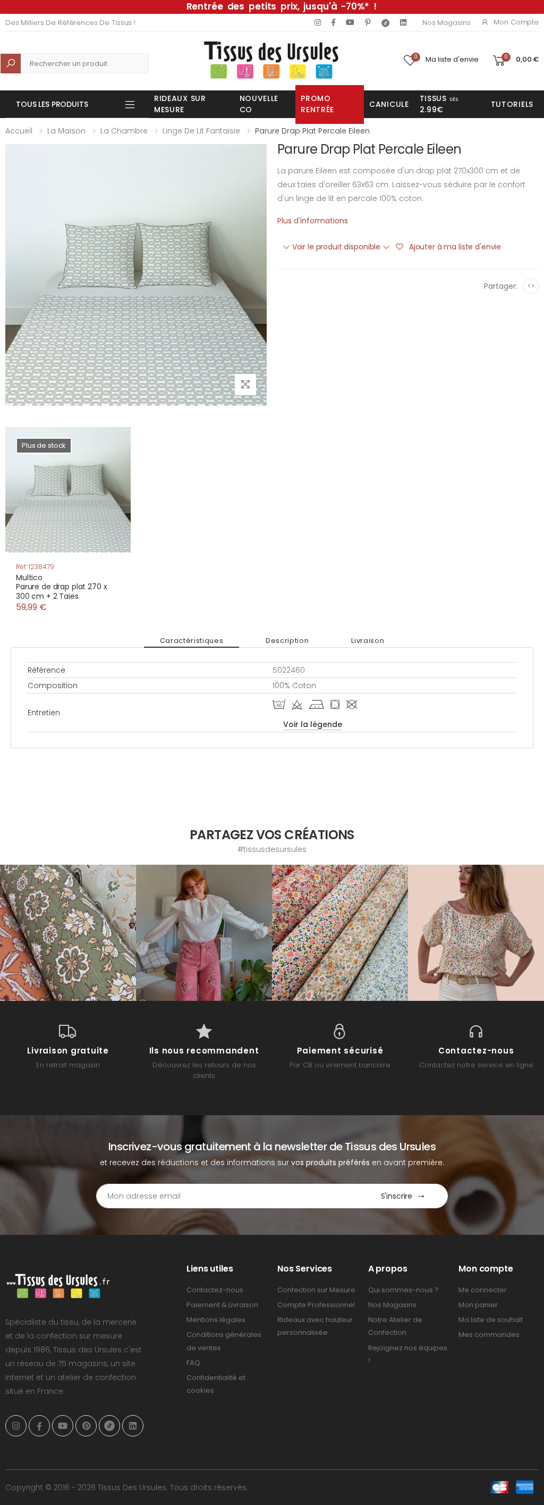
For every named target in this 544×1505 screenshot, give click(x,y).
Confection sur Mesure (316, 1290)
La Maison (66, 131)
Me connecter (482, 1290)
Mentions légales (215, 1320)
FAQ (193, 1363)
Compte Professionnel (316, 1305)
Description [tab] (287, 641)
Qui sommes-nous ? (403, 1290)
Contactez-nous (214, 1290)
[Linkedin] (403, 22)
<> (531, 285)
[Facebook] (333, 22)
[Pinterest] (368, 22)
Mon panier (478, 1305)
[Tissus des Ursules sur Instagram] (68, 933)
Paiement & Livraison (222, 1305)
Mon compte (516, 22)
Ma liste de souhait (490, 1320)
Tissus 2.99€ (439, 104)
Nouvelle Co (259, 104)
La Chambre (124, 131)
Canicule (389, 104)
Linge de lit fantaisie (201, 131)
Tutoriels (512, 104)
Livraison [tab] (367, 641)
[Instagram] (317, 22)
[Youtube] (350, 22)
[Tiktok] (385, 22)
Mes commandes (489, 1335)
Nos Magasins (446, 23)
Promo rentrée (317, 104)
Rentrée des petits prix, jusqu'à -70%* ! (281, 6)
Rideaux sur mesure (180, 104)
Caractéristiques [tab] (191, 641)
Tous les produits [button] (52, 104)
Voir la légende (312, 724)
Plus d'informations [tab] (312, 220)
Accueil (18, 131)
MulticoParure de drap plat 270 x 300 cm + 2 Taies (61, 586)
